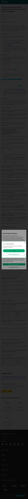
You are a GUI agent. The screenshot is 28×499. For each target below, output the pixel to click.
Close (24, 242)
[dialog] (14, 249)
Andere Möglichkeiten (13, 254)
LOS (14, 250)
